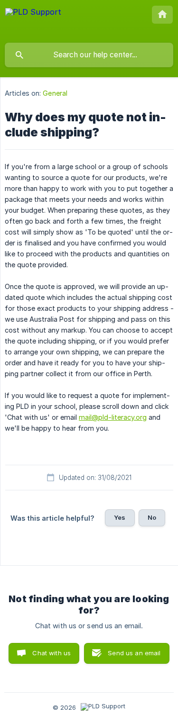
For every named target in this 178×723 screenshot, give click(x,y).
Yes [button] (119, 517)
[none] (33, 21)
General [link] (55, 93)
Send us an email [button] (134, 653)
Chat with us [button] (51, 653)
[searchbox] (89, 55)
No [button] (152, 517)
